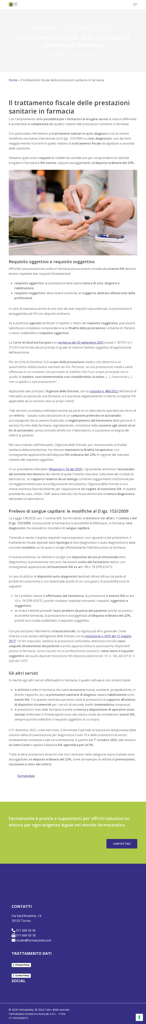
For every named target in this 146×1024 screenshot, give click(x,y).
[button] (135, 4)
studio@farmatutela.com (33, 940)
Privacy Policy (22, 965)
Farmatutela (55, 55)
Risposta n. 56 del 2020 (65, 469)
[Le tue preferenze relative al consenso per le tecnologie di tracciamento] (139, 1017)
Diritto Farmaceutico (79, 27)
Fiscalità (105, 27)
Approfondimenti (46, 27)
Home (13, 80)
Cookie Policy (22, 975)
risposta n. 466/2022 (103, 391)
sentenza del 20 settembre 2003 (80, 342)
